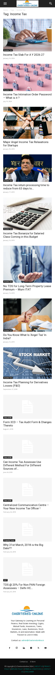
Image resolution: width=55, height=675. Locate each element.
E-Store (33, 662)
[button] (5, 3)
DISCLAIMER (29, 672)
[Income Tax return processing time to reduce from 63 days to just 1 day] (27, 168)
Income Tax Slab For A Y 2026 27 (23, 54)
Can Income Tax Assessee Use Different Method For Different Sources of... (22, 465)
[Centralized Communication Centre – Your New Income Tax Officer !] (27, 490)
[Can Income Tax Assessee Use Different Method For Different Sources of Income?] (27, 446)
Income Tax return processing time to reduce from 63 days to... (26, 187)
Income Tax (8, 50)
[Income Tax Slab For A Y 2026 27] (27, 35)
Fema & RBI (7, 418)
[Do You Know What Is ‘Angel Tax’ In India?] (27, 315)
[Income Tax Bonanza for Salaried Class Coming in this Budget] (27, 213)
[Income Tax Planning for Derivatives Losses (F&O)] (27, 363)
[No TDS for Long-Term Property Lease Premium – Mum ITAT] (27, 264)
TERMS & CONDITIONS (33, 669)
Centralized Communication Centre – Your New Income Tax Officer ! (26, 506)
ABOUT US (39, 666)
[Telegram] (31, 648)
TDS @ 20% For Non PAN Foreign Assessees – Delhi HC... (24, 586)
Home (5, 10)
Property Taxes (9, 540)
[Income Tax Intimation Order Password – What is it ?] (27, 77)
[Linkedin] (24, 648)
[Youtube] (45, 648)
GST (5, 580)
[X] (38, 648)
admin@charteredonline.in (32, 640)
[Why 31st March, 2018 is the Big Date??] (27, 529)
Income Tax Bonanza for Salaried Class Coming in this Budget (23, 235)
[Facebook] (9, 648)
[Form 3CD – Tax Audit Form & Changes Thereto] (27, 407)
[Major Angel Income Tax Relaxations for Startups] (27, 123)
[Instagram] (16, 648)
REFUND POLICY (17, 669)
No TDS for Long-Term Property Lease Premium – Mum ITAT (27, 288)
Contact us (24, 662)
